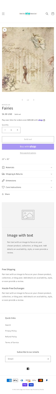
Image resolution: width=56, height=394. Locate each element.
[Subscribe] (48, 359)
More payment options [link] (28, 153)
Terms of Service (12, 342)
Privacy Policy (11, 331)
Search (8, 325)
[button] (3, 14)
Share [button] (7, 194)
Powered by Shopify (38, 389)
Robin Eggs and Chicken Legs (24, 389)
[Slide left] (22, 100)
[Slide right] (34, 100)
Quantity (5, 125)
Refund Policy (11, 336)
